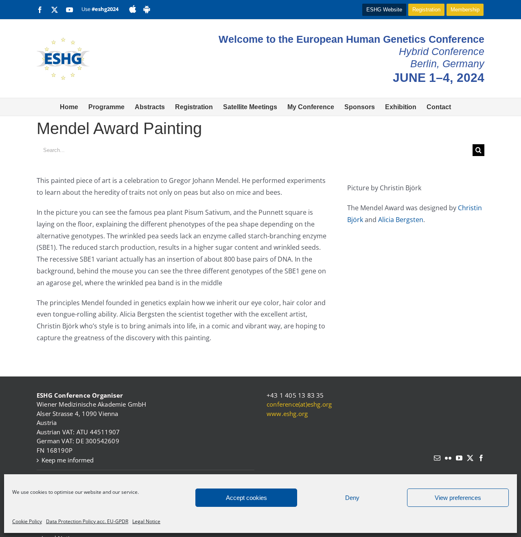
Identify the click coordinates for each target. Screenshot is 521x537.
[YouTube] (459, 458)
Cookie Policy (27, 521)
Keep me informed (68, 460)
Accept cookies (246, 497)
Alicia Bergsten (400, 219)
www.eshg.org (287, 413)
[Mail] (437, 458)
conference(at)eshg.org (299, 404)
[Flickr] (448, 458)
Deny (352, 497)
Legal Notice (146, 521)
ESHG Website (384, 10)
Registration (426, 10)
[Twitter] (470, 458)
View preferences (458, 497)
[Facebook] (481, 458)
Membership (465, 10)
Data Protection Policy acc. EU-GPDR (87, 521)
